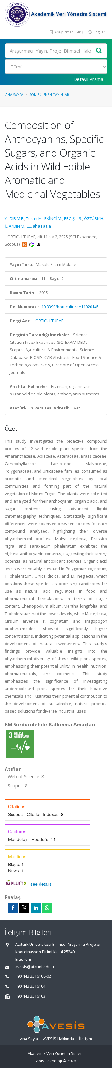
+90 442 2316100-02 (33, 976)
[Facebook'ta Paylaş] (13, 908)
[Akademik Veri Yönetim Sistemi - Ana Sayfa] (18, 14)
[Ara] (99, 51)
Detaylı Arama (88, 79)
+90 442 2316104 (30, 986)
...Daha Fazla (39, 226)
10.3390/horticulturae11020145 (70, 306)
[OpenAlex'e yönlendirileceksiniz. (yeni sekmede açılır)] (38, 244)
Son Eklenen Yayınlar (49, 94)
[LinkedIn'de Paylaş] (36, 908)
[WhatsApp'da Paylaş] (47, 908)
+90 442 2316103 (30, 996)
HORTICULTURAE (48, 320)
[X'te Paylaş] (24, 908)
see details (41, 884)
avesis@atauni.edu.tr (34, 967)
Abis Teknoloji (49, 1061)
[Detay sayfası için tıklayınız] (20, 743)
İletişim (85, 1038)
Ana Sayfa (14, 94)
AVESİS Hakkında (58, 1038)
